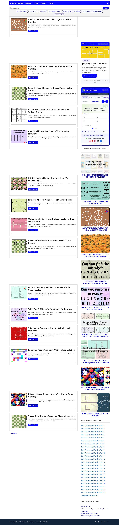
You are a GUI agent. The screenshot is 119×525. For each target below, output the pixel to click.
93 (84, 117)
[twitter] (104, 522)
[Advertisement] (43, 50)
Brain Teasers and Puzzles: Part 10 (93, 453)
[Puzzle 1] (92, 128)
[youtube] (98, 522)
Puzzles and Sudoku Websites (89, 513)
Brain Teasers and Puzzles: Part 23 (93, 493)
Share (105, 131)
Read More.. (33, 30)
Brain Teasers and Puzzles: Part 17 (93, 474)
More (51, 3)
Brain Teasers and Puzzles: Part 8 (92, 447)
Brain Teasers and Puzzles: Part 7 (92, 444)
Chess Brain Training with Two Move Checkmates (52, 416)
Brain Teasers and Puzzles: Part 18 (93, 477)
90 (97, 117)
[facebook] (108, 522)
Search (106, 8)
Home (14, 3)
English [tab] (98, 97)
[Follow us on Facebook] (101, 141)
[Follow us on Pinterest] (90, 141)
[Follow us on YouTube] (92, 141)
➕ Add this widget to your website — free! (92, 135)
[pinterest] (95, 522)
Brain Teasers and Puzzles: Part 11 (93, 456)
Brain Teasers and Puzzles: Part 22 (93, 489)
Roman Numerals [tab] (92, 97)
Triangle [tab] (85, 97)
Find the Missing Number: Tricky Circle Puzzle (50, 200)
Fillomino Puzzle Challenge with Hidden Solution (51, 350)
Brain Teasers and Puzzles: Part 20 (93, 483)
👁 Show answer (87, 125)
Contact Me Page (86, 506)
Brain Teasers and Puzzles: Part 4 (92, 435)
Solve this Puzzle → (89, 76)
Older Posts (14, 433)
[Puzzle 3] (95, 128)
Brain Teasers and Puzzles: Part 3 (92, 432)
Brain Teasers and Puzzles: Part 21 (93, 486)
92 (84, 121)
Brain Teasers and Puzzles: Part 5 (92, 438)
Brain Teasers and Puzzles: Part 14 (93, 465)
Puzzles (20, 3)
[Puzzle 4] (96, 128)
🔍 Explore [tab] (105, 97)
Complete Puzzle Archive (89, 496)
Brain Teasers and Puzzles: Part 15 (93, 468)
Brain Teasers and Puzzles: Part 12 (93, 459)
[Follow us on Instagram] (95, 141)
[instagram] (101, 522)
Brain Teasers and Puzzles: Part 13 (93, 462)
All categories (97, 131)
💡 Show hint (85, 113)
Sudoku (28, 3)
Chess (36, 3)
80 (97, 121)
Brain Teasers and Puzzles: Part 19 (93, 480)
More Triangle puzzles (87, 131)
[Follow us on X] (98, 141)
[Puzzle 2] (93, 128)
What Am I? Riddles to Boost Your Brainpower (50, 309)
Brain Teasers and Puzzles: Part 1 (92, 426)
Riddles (43, 3)
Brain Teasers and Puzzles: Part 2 (92, 429)
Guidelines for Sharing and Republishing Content (94, 509)
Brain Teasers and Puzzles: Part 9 (92, 450)
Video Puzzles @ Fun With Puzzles (90, 515)
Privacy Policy (85, 511)
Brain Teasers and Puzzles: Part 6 (92, 441)
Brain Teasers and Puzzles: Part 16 (93, 471)
